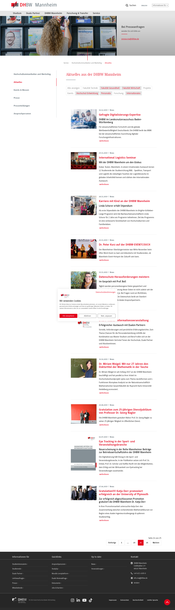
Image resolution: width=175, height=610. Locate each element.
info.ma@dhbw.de (140, 578)
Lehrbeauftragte (18, 578)
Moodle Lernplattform (60, 573)
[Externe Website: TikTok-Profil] (90, 600)
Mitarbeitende (17, 588)
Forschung (118, 93)
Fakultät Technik (90, 88)
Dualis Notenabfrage (59, 578)
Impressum (113, 600)
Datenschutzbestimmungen (105, 292)
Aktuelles (18, 82)
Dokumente (56, 583)
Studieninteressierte (19, 564)
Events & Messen (21, 90)
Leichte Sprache (152, 600)
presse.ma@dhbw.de (130, 39)
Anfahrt (136, 583)
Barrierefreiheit (138, 600)
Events (70, 93)
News (93, 564)
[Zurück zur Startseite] (20, 602)
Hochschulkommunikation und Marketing (32, 74)
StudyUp (55, 569)
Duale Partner (33, 13)
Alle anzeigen (73, 88)
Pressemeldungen (22, 106)
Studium (17, 13)
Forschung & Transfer (77, 13)
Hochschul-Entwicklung (87, 93)
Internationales (133, 93)
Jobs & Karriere (57, 588)
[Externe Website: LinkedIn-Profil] (78, 600)
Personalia (106, 93)
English (144, 6)
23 (134, 543)
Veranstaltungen (97, 569)
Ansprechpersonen (22, 114)
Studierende (16, 569)
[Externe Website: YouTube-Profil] (84, 600)
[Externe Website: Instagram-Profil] (72, 600)
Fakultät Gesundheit (110, 88)
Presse (17, 98)
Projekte (147, 88)
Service (96, 13)
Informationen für (159, 5)
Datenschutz (124, 600)
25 (147, 543)
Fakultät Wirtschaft (131, 88)
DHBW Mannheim (53, 13)
